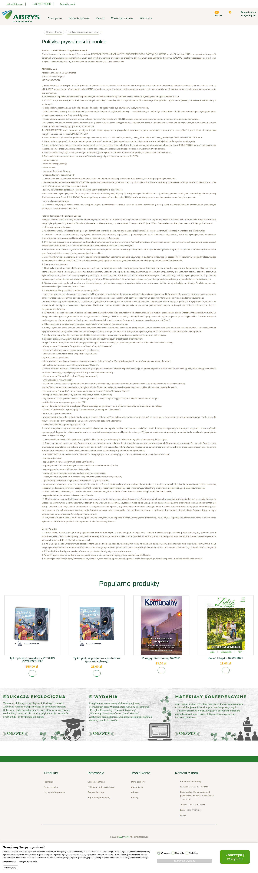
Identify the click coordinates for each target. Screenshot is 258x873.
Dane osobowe (138, 782)
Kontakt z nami (67, 4)
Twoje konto (140, 773)
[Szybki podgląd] (32, 627)
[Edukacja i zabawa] (129, 714)
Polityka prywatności (28, 862)
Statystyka (179, 853)
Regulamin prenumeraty (99, 797)
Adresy (134, 792)
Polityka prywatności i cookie (101, 787)
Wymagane (166, 853)
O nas (183, 815)
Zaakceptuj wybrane (184, 860)
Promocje (48, 782)
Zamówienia (137, 787)
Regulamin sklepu (96, 792)
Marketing (193, 853)
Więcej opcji (11, 868)
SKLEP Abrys (123, 837)
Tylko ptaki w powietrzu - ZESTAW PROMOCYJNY (32, 660)
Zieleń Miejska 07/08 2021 (225, 658)
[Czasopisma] (215, 714)
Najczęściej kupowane (54, 792)
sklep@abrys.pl (194, 810)
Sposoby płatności (96, 782)
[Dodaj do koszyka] (32, 673)
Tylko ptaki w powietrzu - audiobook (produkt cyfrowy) (96, 660)
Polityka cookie (9, 862)
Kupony (134, 797)
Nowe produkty (51, 787)
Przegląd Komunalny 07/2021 (161, 658)
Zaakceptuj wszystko (235, 857)
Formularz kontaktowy (190, 781)
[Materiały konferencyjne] (43, 714)
